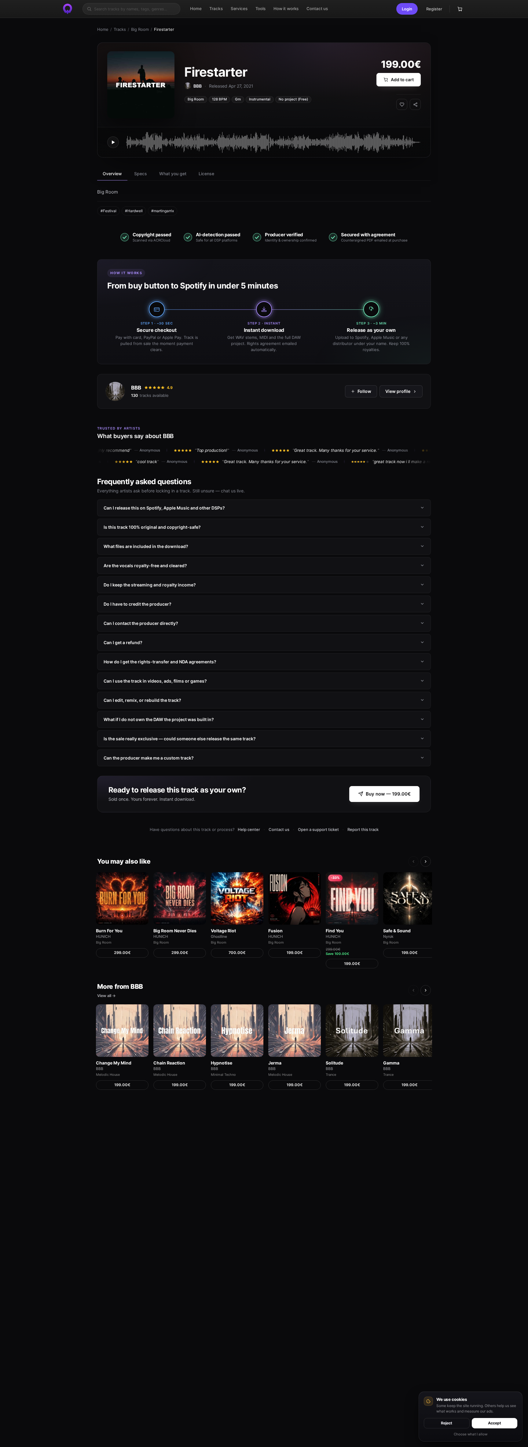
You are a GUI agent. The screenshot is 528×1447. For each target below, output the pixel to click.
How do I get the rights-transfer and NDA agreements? (160, 661)
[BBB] (115, 391)
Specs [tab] (140, 173)
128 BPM (219, 99)
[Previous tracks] (413, 861)
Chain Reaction (169, 1062)
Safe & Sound (397, 930)
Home (102, 29)
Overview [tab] (112, 173)
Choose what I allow (470, 1434)
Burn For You (109, 930)
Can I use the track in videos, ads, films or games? (155, 680)
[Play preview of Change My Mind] (122, 1030)
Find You (335, 930)
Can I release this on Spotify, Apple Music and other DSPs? (164, 507)
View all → (106, 995)
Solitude (334, 1062)
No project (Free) (293, 99)
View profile (397, 391)
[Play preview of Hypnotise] (237, 1030)
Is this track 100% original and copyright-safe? (152, 526)
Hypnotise (221, 1062)
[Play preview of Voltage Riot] (237, 898)
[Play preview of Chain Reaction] (179, 1030)
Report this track (363, 829)
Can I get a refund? (123, 642)
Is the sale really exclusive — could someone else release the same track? (180, 738)
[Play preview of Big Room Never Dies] (179, 898)
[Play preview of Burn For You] (122, 898)
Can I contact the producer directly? (141, 623)
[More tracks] (425, 861)
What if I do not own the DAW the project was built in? (159, 719)
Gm (238, 99)
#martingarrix (162, 211)
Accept (494, 1423)
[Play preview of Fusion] (294, 898)
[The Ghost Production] (67, 9)
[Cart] (460, 9)
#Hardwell (134, 211)
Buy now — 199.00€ (388, 794)
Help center (249, 829)
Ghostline (219, 936)
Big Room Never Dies (174, 930)
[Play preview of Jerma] (294, 1030)
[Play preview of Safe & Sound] (409, 898)
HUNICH (103, 936)
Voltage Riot (223, 930)
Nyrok (388, 936)
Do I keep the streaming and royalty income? (150, 584)
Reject (446, 1423)
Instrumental (259, 99)
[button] (407, 9)
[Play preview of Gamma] (409, 1030)
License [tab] (206, 173)
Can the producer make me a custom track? (149, 757)
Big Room (140, 29)
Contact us (279, 829)
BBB (136, 387)
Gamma (391, 1062)
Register (434, 8)
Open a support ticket (318, 829)
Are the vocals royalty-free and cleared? (145, 565)
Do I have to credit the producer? (137, 603)
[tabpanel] (264, 202)
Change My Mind (113, 1062)
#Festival (108, 211)
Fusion (275, 930)
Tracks (120, 29)
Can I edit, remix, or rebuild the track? (142, 699)
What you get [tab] (172, 173)
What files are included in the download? (146, 546)
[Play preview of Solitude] (352, 1030)
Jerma (274, 1062)
